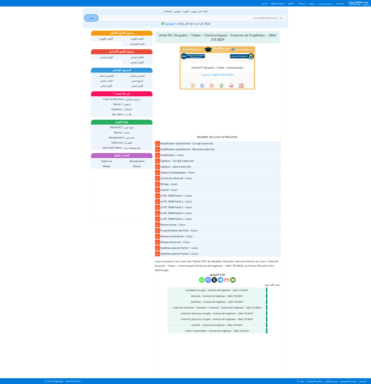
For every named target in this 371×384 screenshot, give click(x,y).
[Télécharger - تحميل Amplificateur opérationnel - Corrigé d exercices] (157, 143)
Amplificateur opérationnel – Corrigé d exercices (186, 143)
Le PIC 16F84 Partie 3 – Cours (176, 207)
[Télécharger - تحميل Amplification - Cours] (157, 155)
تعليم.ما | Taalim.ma (121, 142)
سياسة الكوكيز (331, 381)
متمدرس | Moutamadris (122, 137)
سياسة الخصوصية (348, 381)
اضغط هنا (170, 23)
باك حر (264, 3)
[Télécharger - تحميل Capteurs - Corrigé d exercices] (157, 160)
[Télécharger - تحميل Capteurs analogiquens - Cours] (157, 172)
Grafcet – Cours (169, 189)
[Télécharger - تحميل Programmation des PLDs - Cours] (157, 230)
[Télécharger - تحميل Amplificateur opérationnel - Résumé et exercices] (157, 149)
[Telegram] (220, 280)
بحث (91, 17)
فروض (312, 3)
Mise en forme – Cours (172, 224)
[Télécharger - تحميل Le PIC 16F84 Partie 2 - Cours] (157, 201)
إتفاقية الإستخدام (314, 381)
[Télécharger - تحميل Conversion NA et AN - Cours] (157, 178)
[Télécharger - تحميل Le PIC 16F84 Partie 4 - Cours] (157, 213)
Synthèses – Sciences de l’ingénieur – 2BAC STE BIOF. (216, 301)
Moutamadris (137, 161)
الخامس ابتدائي (106, 75)
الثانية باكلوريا (137, 38)
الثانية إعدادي (106, 57)
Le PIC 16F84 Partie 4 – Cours (176, 213)
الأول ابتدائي (106, 85)
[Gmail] (227, 280)
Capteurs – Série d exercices (175, 166)
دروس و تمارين (325, 3)
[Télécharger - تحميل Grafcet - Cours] (157, 190)
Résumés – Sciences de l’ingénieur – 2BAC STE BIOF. (217, 295)
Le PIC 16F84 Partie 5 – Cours (176, 219)
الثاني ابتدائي (137, 85)
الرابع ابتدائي (137, 80)
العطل (290, 3)
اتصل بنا (300, 381)
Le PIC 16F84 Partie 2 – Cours (176, 201)
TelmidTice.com (73, 381)
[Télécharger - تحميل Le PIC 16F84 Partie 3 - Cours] (157, 207)
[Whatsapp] (202, 280)
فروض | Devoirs (121, 104)
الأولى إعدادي (137, 62)
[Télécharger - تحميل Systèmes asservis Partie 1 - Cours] (157, 248)
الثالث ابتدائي (106, 80)
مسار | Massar (122, 132)
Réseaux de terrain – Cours (175, 242)
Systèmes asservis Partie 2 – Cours (179, 253)
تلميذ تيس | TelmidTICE (122, 127)
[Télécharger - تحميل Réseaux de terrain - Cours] (157, 242)
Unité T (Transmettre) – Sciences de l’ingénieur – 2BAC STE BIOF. (217, 330)
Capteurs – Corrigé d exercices (177, 160)
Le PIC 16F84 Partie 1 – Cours (176, 195)
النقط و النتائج (277, 3)
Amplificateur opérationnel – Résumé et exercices (187, 149)
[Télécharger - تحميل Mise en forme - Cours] (157, 224)
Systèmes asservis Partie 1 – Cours (179, 248)
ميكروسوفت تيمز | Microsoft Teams (122, 147)
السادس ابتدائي (137, 75)
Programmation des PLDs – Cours (179, 230)
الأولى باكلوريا (106, 38)
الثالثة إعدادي (137, 57)
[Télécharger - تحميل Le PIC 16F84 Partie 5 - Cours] (157, 219)
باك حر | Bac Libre (121, 114)
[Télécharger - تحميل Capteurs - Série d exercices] (157, 166)
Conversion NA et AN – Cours (176, 178)
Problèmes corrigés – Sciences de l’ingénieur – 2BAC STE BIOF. (217, 290)
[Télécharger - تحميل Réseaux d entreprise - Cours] (157, 236)
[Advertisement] (217, 112)
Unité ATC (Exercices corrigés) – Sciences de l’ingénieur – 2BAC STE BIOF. (216, 319)
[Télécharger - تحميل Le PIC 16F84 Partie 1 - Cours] (157, 195)
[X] (214, 280)
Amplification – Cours (172, 155)
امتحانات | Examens (121, 109)
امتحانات (301, 3)
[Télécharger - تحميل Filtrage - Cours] (157, 184)
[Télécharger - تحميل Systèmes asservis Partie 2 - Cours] (157, 253)
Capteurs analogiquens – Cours (177, 172)
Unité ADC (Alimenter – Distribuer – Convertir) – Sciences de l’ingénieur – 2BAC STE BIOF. (216, 307)
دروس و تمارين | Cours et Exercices (121, 99)
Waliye (106, 166)
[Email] (233, 280)
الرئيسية (339, 3)
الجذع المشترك (137, 43)
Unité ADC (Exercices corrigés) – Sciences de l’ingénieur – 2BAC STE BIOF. (216, 313)
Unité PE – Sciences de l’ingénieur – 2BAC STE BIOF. (216, 325)
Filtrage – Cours (169, 184)
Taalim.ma (106, 161)
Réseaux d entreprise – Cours (176, 236)
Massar (137, 166)
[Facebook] (208, 280)
